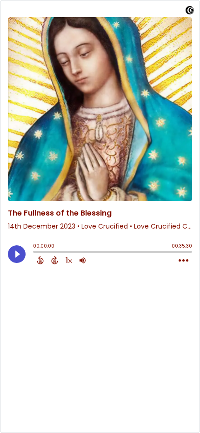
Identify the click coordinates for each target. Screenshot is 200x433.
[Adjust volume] (82, 260)
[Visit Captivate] (190, 12)
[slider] (35, 252)
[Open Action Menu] (183, 260)
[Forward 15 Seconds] (54, 260)
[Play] (17, 254)
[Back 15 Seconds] (40, 260)
